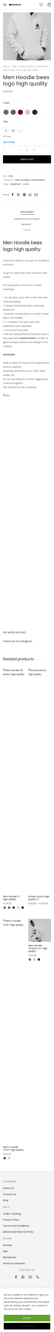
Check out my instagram (17, 641)
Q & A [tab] (27, 230)
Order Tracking (12, 1213)
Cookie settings (27, 1326)
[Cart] (49, 5)
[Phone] (37, 1277)
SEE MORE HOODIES (14, 632)
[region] (27, 1310)
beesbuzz (15, 184)
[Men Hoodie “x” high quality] (14, 780)
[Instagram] (23, 1277)
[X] (18, 194)
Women (7, 1245)
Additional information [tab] (27, 219)
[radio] (6, 112)
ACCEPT (27, 1318)
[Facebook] (12, 194)
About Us (8, 1188)
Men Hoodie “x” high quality (11, 898)
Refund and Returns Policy (18, 1232)
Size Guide (9, 142)
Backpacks (9, 1257)
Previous (6, 36)
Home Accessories (14, 1263)
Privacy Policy (11, 1219)
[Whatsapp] (30, 194)
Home (6, 66)
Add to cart (27, 159)
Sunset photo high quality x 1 (39, 898)
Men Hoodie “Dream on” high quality (37, 948)
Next (48, 36)
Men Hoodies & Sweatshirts (34, 66)
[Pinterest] (24, 194)
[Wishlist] (41, 5)
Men (14, 66)
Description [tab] (27, 212)
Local (25, 184)
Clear (8, 136)
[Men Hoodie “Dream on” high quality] (39, 930)
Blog (5, 1200)
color (6, 103)
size (5, 121)
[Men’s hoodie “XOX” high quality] (14, 1031)
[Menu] (5, 4)
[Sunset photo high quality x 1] (39, 780)
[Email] (36, 194)
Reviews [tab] (27, 224)
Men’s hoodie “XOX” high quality (13, 1148)
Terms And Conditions (16, 1226)
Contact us (9, 1194)
